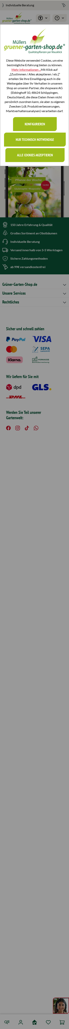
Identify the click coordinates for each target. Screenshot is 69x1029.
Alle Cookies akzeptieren (35, 155)
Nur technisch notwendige (35, 139)
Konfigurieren (35, 124)
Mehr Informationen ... (26, 69)
